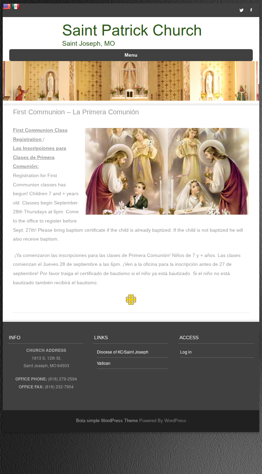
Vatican (104, 363)
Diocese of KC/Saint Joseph (122, 352)
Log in (186, 352)
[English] (7, 6)
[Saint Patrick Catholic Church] (130, 35)
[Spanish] (16, 6)
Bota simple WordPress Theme (107, 420)
